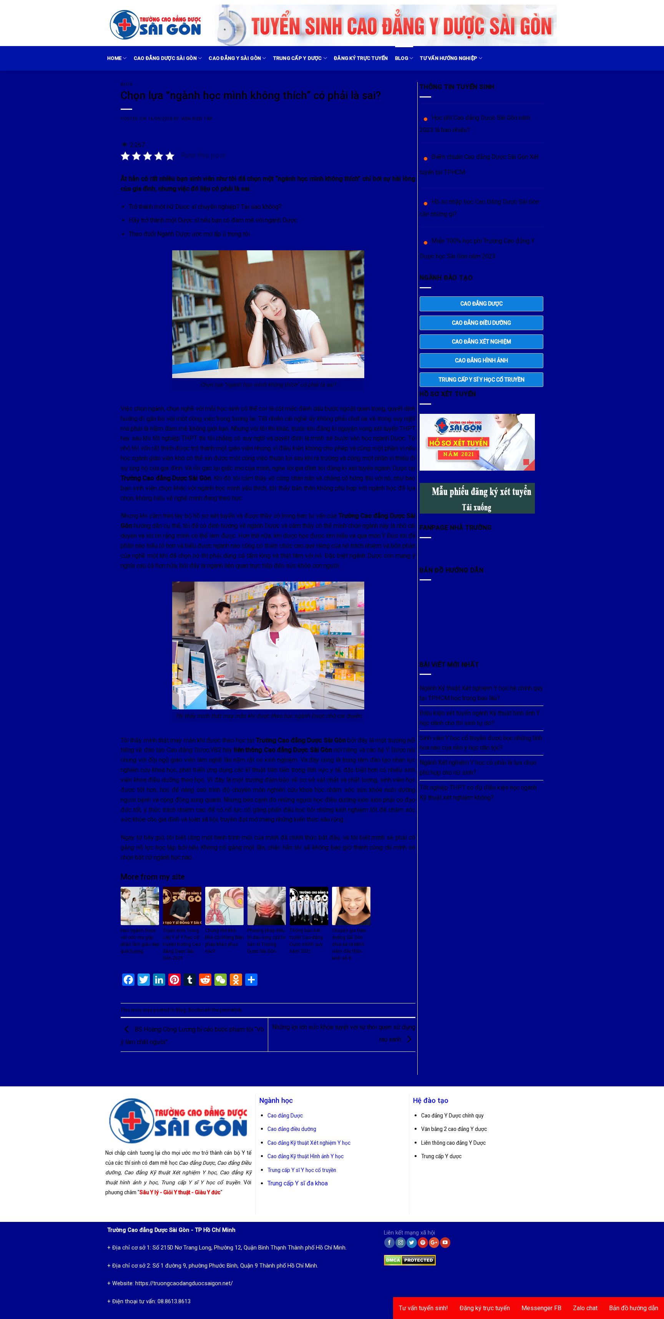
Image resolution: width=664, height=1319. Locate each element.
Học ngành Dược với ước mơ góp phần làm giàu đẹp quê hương (140, 941)
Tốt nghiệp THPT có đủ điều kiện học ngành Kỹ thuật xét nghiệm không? (478, 792)
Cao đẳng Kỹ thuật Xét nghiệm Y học (308, 1143)
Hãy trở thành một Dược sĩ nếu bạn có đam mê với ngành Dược (213, 220)
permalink (230, 1010)
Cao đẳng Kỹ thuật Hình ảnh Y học (305, 1156)
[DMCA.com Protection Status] (410, 1258)
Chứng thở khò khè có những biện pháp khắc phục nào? (224, 941)
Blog (401, 58)
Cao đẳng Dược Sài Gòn (165, 58)
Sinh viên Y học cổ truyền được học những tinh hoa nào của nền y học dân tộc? (481, 743)
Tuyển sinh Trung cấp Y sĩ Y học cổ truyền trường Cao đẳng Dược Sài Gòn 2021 (182, 944)
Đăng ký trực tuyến (361, 58)
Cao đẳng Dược (285, 1115)
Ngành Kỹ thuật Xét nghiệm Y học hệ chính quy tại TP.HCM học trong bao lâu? (481, 693)
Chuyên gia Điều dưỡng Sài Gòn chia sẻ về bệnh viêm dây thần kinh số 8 (349, 944)
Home (114, 58)
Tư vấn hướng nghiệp (448, 58)
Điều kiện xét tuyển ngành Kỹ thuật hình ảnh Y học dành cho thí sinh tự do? (480, 718)
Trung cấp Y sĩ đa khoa (297, 1183)
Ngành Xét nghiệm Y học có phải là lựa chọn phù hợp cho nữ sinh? (478, 767)
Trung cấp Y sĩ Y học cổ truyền (301, 1170)
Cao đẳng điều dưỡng (291, 1129)
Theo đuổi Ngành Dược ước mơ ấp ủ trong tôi (189, 234)
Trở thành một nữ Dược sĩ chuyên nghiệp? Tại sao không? (205, 206)
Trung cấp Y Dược (297, 58)
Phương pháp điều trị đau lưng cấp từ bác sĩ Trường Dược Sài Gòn (266, 941)
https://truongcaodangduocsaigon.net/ (184, 1283)
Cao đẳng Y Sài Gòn (235, 58)
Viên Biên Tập (196, 118)
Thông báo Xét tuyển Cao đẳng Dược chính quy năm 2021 (306, 941)
